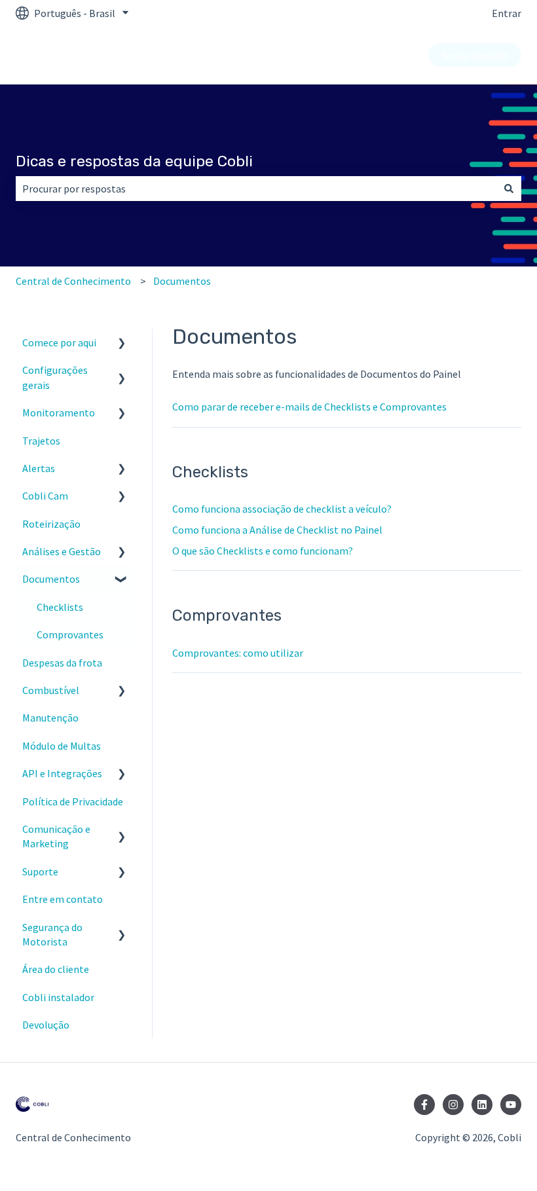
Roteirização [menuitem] (51, 523)
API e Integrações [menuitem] (62, 773)
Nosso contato (474, 55)
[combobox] (256, 188)
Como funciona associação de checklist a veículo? (282, 508)
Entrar (506, 13)
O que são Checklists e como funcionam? (262, 550)
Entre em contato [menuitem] (62, 899)
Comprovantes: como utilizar (237, 652)
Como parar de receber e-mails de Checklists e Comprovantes (309, 406)
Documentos (182, 280)
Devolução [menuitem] (45, 1024)
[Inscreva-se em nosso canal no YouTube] (510, 1104)
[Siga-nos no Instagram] (453, 1104)
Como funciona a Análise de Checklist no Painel (277, 529)
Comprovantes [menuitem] (70, 634)
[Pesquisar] (508, 188)
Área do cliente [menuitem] (55, 969)
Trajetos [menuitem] (41, 440)
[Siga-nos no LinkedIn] (482, 1104)
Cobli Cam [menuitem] (45, 495)
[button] (121, 343)
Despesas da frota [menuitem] (62, 662)
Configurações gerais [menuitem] (55, 377)
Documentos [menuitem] (51, 578)
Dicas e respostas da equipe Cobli (134, 161)
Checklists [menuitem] (60, 607)
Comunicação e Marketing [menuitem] (56, 836)
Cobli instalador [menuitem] (58, 997)
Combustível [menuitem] (50, 690)
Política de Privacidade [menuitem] (72, 801)
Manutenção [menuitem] (50, 717)
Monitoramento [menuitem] (58, 412)
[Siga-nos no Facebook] (424, 1104)
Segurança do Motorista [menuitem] (52, 934)
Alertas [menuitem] (38, 468)
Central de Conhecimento (73, 280)
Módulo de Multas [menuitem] (61, 745)
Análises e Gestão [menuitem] (61, 551)
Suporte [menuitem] (40, 871)
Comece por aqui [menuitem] (59, 342)
